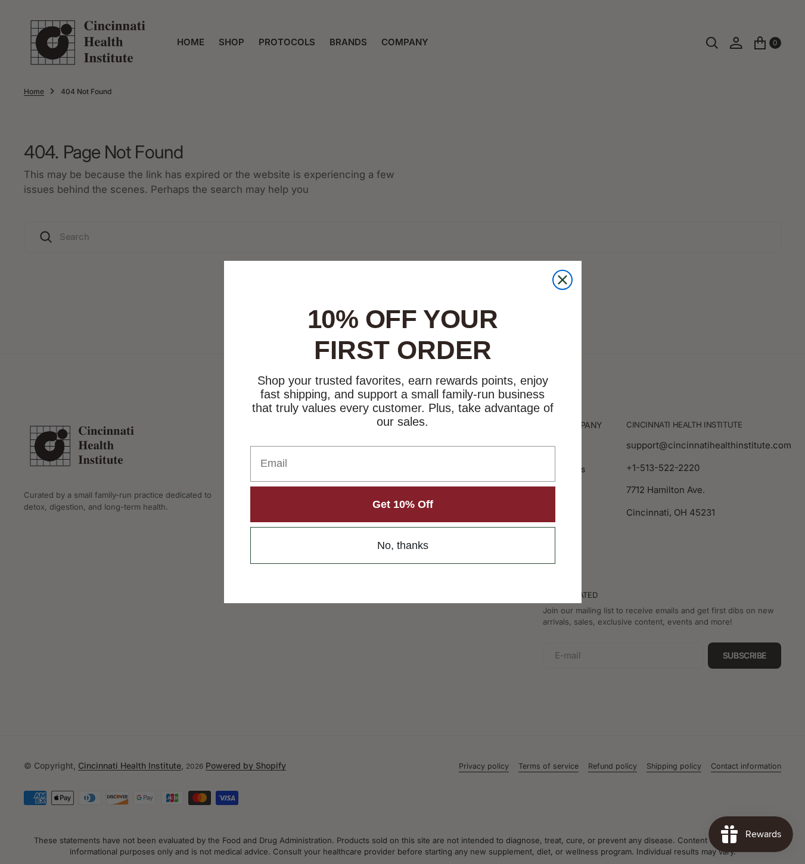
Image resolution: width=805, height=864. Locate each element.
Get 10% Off (402, 504)
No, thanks (402, 545)
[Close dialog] (562, 279)
